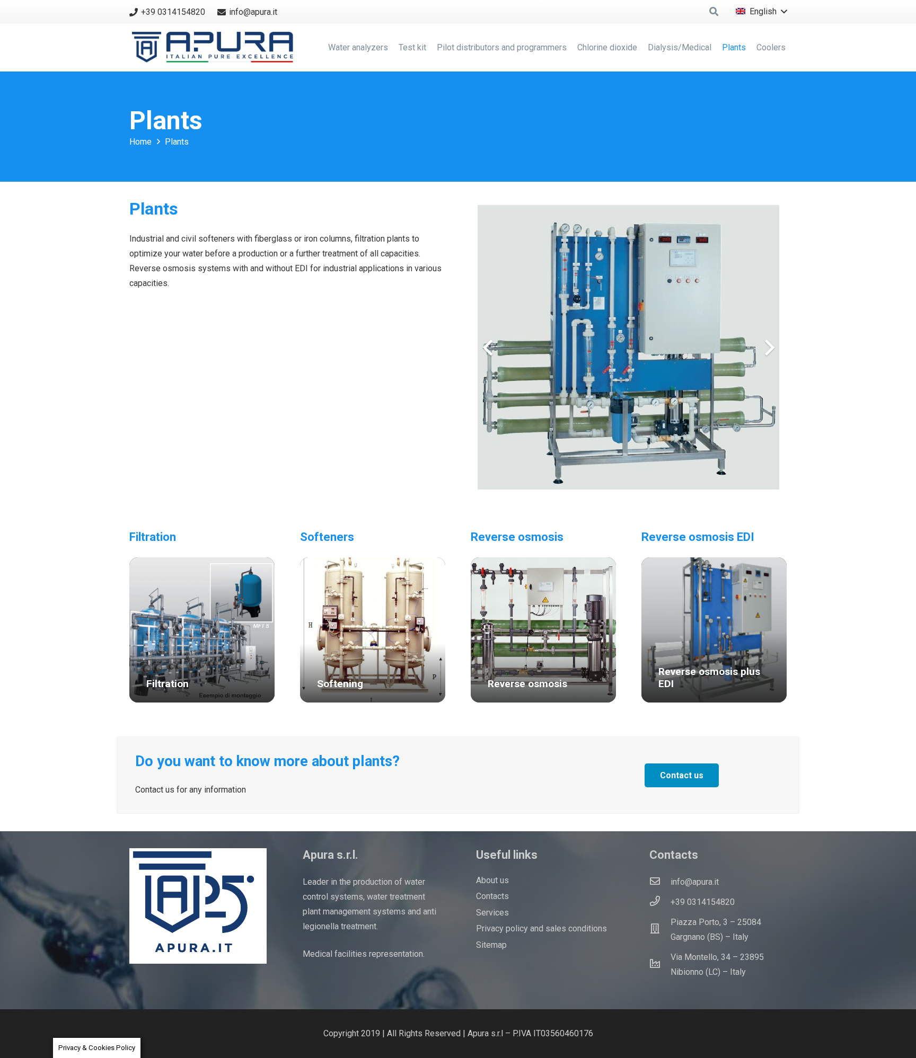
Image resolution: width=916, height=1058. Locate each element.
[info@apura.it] (660, 882)
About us (492, 880)
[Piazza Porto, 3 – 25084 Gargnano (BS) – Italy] (660, 929)
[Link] (215, 47)
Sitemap (491, 945)
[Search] (714, 12)
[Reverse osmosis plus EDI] (714, 630)
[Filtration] (202, 630)
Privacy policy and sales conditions (541, 928)
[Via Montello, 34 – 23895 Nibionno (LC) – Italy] (660, 964)
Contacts (492, 896)
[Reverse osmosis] (543, 630)
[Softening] (372, 630)
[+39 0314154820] (660, 902)
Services (492, 913)
